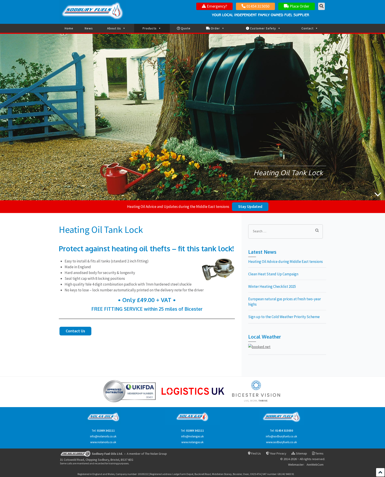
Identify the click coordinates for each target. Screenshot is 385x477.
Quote (185, 28)
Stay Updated (250, 206)
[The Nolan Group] (75, 453)
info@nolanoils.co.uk (103, 436)
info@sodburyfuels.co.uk (281, 436)
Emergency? (216, 6)
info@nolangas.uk (192, 436)
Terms (319, 453)
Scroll (380, 472)
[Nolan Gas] (192, 424)
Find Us (255, 453)
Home (69, 28)
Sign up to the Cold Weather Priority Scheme (284, 316)
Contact (307, 28)
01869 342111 (106, 430)
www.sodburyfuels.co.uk (281, 442)
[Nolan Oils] (103, 424)
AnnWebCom (315, 465)
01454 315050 (257, 6)
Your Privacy (277, 453)
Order (215, 28)
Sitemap (301, 453)
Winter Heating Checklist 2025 (272, 286)
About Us (114, 28)
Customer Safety (262, 28)
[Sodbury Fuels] (281, 424)
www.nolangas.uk (192, 442)
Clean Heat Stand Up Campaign (273, 274)
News (89, 28)
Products (150, 28)
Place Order (299, 6)
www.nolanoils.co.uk (103, 442)
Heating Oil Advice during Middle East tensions (285, 261)
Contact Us (75, 330)
